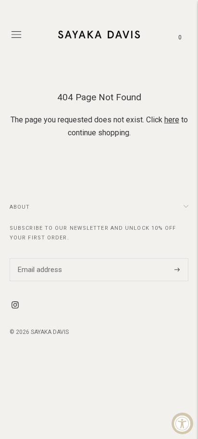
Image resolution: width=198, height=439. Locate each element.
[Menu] (16, 34)
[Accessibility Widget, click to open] (182, 423)
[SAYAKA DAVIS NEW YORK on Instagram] (15, 306)
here (171, 119)
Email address (38, 258)
